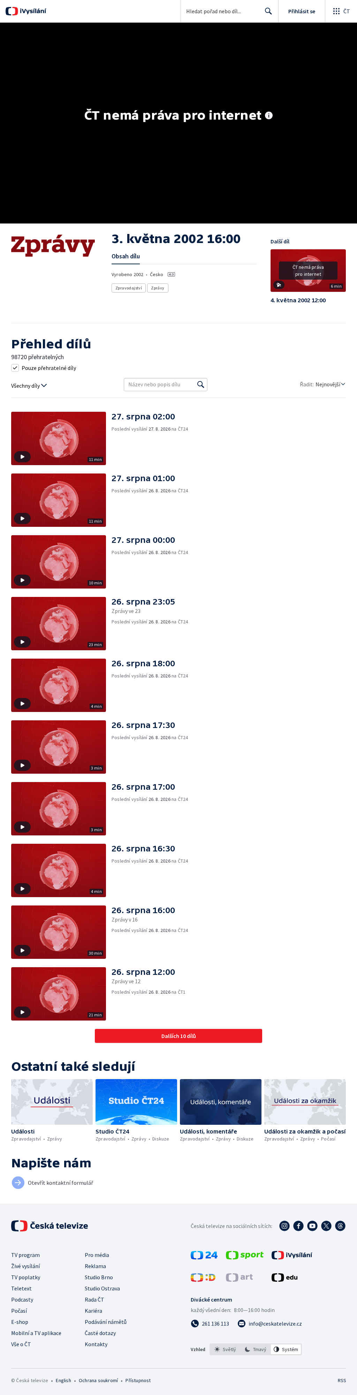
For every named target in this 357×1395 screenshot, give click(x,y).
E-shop (19, 1321)
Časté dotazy (100, 1332)
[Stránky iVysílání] (292, 1257)
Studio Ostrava (102, 1288)
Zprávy (157, 287)
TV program (25, 1254)
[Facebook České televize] (298, 1225)
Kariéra (93, 1310)
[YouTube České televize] (312, 1225)
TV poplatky (25, 1277)
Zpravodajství (128, 287)
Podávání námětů (106, 1321)
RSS (342, 1380)
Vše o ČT (21, 1344)
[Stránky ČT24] (204, 1257)
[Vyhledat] (201, 384)
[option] (225, 1349)
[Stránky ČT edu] (284, 1279)
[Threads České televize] (340, 1225)
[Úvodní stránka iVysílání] (32, 11)
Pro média (97, 1254)
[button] (308, 273)
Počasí (19, 1310)
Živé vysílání (25, 1266)
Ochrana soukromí (98, 1380)
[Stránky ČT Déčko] (203, 1279)
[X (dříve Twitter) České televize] (326, 1225)
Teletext (21, 1288)
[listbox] (256, 1349)
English (63, 1380)
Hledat (268, 11)
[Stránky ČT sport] (245, 1257)
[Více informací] (269, 116)
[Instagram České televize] (284, 1225)
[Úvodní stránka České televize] (50, 1225)
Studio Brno (99, 1277)
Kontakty (96, 1344)
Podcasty (22, 1299)
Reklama (95, 1266)
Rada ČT (94, 1299)
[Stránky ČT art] (239, 1279)
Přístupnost (138, 1380)
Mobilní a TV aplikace (36, 1332)
